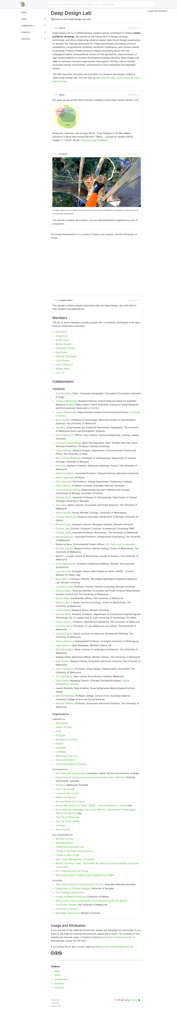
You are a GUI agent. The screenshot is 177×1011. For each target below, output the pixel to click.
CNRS (70, 404)
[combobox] (101, 4)
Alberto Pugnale (64, 633)
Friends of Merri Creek (67, 855)
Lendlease (61, 751)
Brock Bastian (63, 419)
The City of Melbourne (67, 817)
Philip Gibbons (63, 485)
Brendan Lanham (64, 548)
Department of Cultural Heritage (73, 888)
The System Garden (66, 904)
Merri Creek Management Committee (75, 859)
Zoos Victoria (63, 829)
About (24, 19)
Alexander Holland (65, 348)
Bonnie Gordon (63, 344)
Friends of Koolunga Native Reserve (74, 851)
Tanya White (62, 680)
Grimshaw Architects (66, 739)
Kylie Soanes (62, 661)
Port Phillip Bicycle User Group (72, 870)
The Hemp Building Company (71, 764)
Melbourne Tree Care (67, 755)
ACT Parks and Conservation (120, 544)
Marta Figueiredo (65, 477)
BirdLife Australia (65, 838)
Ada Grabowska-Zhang (68, 489)
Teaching (25, 39)
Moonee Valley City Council (70, 801)
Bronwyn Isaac (63, 524)
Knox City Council (65, 789)
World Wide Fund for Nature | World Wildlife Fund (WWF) (85, 875)
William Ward (62, 368)
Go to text (133, 28)
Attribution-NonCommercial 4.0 (118, 937)
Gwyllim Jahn (63, 528)
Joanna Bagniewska (66, 412)
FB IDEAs (60, 785)
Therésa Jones (63, 532)
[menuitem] (34, 12)
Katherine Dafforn (65, 473)
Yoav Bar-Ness (63, 393)
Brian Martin (62, 578)
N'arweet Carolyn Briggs (68, 442)
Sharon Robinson (64, 641)
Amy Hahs (61, 505)
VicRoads (61, 825)
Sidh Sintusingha (64, 649)
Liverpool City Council (67, 793)
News (23, 12)
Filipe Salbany (63, 645)
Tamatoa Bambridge (66, 401)
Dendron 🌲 (135, 1000)
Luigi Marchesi (63, 571)
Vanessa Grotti (63, 497)
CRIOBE (94, 408)
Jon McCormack (64, 586)
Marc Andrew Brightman (68, 458)
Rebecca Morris (64, 602)
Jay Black (61, 427)
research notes (108, 77)
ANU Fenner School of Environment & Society (79, 884)
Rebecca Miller (63, 590)
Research (25, 32)
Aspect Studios (64, 727)
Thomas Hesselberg (66, 516)
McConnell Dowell (65, 759)
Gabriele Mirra (63, 614)
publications (123, 77)
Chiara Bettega (63, 450)
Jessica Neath (63, 610)
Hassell (59, 743)
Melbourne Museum (66, 797)
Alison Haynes (63, 512)
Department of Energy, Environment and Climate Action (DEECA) (90, 777)
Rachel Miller (62, 598)
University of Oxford (66, 908)
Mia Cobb (61, 465)
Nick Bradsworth (64, 435)
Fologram (61, 735)
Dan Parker (61, 352)
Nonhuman (61, 331)
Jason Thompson (65, 668)
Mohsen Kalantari (65, 536)
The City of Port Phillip (68, 821)
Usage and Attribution (157, 11)
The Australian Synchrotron (70, 892)
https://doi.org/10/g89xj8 (94, 140)
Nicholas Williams (65, 703)
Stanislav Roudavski (66, 356)
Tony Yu (60, 372)
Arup (58, 731)
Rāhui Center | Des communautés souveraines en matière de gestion (91, 900)
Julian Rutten (62, 360)
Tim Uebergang (64, 676)
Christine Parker (64, 626)
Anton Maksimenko (66, 563)
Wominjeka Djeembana (68, 913)
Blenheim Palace (64, 842)
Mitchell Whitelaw (65, 695)
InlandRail (61, 747)
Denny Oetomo (63, 621)
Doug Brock (62, 336)
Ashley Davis (62, 340)
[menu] (34, 510)
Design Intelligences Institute (71, 896)
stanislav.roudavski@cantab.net (116, 946)
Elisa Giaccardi (63, 481)
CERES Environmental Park (70, 847)
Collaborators (27, 25)
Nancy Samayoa (64, 364)
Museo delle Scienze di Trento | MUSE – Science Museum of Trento (91, 805)
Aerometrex (62, 723)
